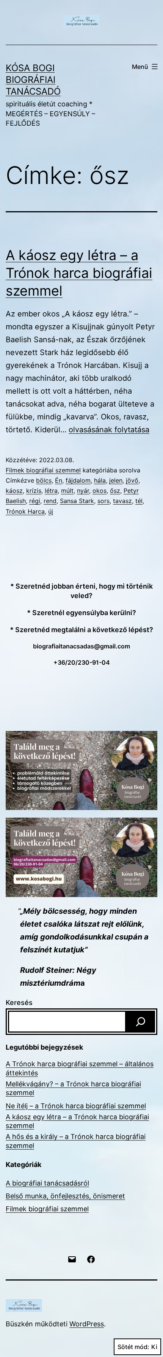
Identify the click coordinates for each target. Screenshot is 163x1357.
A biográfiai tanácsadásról (47, 1183)
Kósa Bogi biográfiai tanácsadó (33, 79)
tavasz (122, 501)
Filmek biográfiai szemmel (43, 470)
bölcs (44, 480)
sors (103, 501)
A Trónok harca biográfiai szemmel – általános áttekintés (80, 1068)
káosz (14, 490)
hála (100, 480)
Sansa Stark (77, 501)
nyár (83, 490)
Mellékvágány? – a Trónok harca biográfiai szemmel (73, 1088)
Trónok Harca (25, 511)
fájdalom (78, 480)
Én (58, 480)
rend (50, 501)
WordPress (86, 1324)
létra (51, 490)
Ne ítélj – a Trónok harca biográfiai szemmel (76, 1106)
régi (34, 501)
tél (139, 501)
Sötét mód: (133, 1347)
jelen (115, 480)
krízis (33, 490)
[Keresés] (140, 1022)
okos (99, 490)
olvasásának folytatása (109, 429)
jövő (132, 480)
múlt (67, 490)
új (50, 511)
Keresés (19, 1002)
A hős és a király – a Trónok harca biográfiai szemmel (76, 1141)
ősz (115, 490)
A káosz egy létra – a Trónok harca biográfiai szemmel (79, 273)
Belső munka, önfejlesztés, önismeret (65, 1196)
